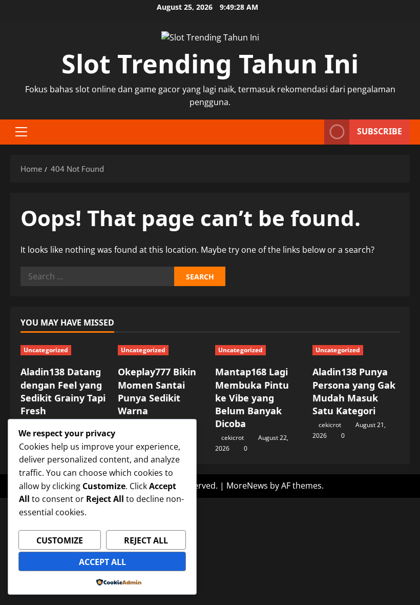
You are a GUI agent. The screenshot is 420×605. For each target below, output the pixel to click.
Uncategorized (46, 350)
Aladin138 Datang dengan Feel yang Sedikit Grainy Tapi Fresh (63, 391)
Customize (59, 540)
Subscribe (379, 131)
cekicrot (232, 437)
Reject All (146, 540)
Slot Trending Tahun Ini (210, 63)
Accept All (102, 562)
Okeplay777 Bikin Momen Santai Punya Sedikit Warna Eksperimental (157, 398)
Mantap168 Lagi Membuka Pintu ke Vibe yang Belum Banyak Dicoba (252, 398)
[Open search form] (313, 132)
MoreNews (247, 485)
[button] (21, 132)
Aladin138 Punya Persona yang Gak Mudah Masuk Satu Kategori (353, 391)
